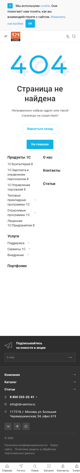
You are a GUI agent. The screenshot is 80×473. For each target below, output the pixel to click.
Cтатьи (49, 183)
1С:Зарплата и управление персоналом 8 (18, 174)
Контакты (51, 170)
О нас (47, 157)
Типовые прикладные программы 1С (18, 200)
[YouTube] (26, 426)
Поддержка (15, 243)
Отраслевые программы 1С (18, 212)
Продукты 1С (19, 157)
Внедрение (15, 255)
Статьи (9, 389)
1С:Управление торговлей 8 (18, 187)
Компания (12, 375)
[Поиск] (74, 36)
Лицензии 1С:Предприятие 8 (21, 223)
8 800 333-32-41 (22, 397)
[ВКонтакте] (8, 426)
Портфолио (17, 266)
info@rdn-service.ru (22, 404)
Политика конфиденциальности (25, 445)
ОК (30, 23)
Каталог (10, 382)
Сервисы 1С (16, 249)
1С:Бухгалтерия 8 (20, 164)
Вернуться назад (40, 129)
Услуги (13, 236)
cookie (45, 6)
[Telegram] (17, 426)
